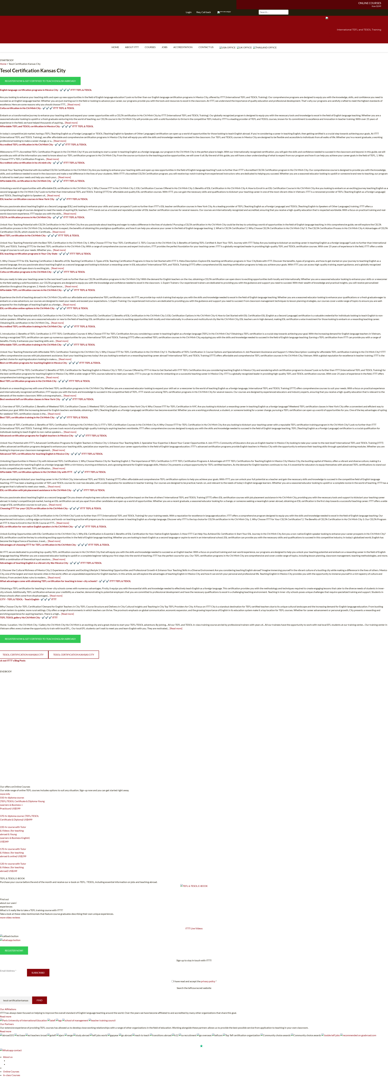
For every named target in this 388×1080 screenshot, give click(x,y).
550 (2, 812)
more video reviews (10, 917)
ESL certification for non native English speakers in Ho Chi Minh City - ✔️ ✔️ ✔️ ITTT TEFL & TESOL (53, 526)
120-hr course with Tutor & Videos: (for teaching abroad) (13, 867)
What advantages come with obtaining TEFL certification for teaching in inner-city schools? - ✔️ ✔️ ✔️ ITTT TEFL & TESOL (65, 581)
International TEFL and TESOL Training (359, 30)
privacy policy (208, 981)
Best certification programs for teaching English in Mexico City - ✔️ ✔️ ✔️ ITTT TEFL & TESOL (50, 362)
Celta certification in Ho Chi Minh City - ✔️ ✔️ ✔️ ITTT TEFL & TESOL (37, 108)
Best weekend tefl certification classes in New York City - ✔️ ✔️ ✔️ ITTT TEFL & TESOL (47, 399)
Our (8, 1009)
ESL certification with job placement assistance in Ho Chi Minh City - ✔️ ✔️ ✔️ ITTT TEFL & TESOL (52, 490)
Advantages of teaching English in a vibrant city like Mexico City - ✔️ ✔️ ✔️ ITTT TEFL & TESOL (51, 562)
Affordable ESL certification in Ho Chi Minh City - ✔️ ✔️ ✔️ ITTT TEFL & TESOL (42, 180)
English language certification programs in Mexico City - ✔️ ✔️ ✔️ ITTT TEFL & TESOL (46, 89)
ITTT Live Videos (194, 928)
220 (2, 845)
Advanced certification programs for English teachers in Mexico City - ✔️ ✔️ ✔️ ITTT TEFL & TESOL (53, 435)
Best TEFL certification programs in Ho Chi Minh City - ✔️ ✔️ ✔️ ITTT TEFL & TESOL (45, 380)
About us (8, 1056)
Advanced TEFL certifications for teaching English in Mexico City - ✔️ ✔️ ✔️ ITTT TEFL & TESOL (51, 453)
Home (115, 47)
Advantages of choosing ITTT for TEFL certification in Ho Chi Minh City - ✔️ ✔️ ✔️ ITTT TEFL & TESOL (54, 544)
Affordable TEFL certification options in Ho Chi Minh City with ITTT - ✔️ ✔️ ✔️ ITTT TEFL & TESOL (53, 471)
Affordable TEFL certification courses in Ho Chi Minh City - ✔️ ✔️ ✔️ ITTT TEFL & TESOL (47, 289)
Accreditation (182, 47)
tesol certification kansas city (73, 654)
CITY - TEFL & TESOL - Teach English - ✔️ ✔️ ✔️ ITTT (28, 599)
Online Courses (369, 3)
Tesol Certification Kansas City (24, 63)
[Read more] (73, 104)
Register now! (14, 950)
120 (2, 875)
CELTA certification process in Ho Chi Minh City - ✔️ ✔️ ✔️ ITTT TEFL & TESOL (42, 217)
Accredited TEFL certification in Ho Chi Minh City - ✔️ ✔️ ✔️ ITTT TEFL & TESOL (43, 144)
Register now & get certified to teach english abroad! (40, 80)
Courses (150, 47)
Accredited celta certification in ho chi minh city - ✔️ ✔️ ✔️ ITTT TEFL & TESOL (42, 162)
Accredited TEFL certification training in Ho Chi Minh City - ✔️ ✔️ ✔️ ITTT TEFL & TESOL (47, 326)
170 (2, 860)
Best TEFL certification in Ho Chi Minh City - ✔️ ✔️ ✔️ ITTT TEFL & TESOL (39, 235)
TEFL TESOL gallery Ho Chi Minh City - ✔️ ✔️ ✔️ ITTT (29, 617)
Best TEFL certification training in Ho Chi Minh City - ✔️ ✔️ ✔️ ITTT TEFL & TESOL (44, 417)
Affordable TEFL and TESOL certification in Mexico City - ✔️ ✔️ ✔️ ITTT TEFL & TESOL (46, 126)
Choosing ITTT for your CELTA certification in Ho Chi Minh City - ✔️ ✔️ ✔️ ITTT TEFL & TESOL (50, 508)
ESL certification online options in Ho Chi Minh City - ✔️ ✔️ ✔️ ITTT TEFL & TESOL (44, 308)
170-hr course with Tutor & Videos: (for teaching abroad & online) (13, 852)
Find (39, 1000)
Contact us (206, 47)
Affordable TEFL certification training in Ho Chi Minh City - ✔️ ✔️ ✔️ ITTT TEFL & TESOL (47, 344)
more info (5, 793)
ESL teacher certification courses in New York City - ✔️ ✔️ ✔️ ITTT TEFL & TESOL (44, 199)
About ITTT (132, 47)
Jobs (164, 47)
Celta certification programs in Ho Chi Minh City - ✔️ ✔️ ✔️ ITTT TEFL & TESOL (42, 271)
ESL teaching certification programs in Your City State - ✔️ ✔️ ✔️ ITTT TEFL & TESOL (45, 253)
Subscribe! (38, 972)
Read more (5, 1016)
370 (2, 823)
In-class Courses (11, 1075)
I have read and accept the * (195, 981)
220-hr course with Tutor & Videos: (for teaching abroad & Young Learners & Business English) (15, 834)
